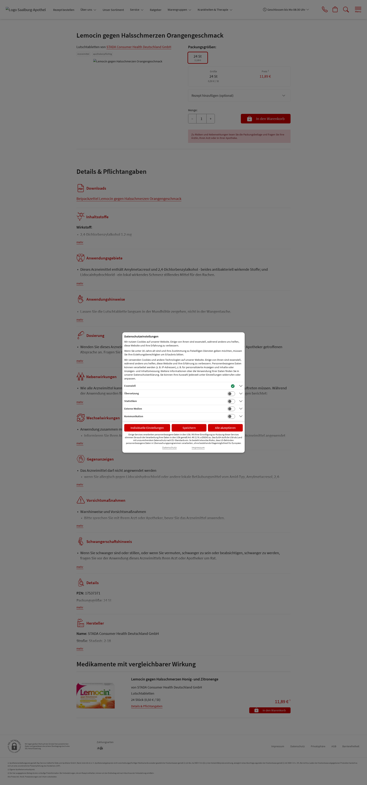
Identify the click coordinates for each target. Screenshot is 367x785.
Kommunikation (133, 416)
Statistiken (130, 401)
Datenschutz (169, 447)
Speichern (189, 428)
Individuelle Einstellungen (147, 428)
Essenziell (130, 385)
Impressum (198, 447)
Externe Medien (133, 408)
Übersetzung (131, 393)
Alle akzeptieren (225, 428)
